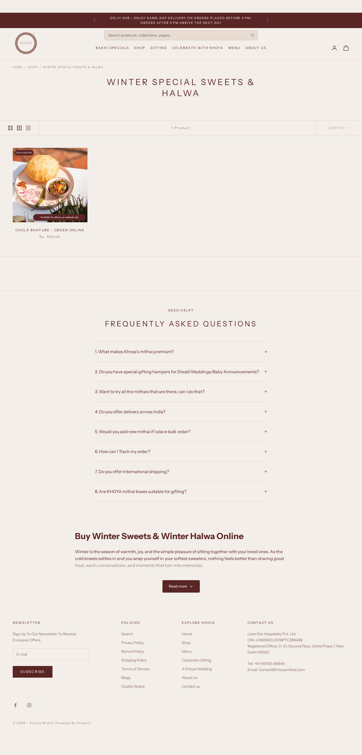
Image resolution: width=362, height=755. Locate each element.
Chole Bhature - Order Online (50, 230)
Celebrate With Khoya (197, 48)
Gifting (158, 48)
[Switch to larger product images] (10, 128)
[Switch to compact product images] (28, 128)
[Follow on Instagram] (29, 705)
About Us (256, 48)
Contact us (191, 686)
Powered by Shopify (73, 723)
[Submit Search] (252, 35)
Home (18, 67)
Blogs (126, 677)
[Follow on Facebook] (15, 705)
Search (127, 634)
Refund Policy (132, 651)
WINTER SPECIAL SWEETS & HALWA (73, 67)
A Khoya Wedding (197, 669)
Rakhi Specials (112, 48)
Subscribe (32, 671)
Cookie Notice (133, 686)
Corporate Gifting (196, 660)
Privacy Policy (132, 642)
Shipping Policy (134, 660)
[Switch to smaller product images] (19, 128)
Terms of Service (135, 669)
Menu (234, 48)
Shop (139, 48)
